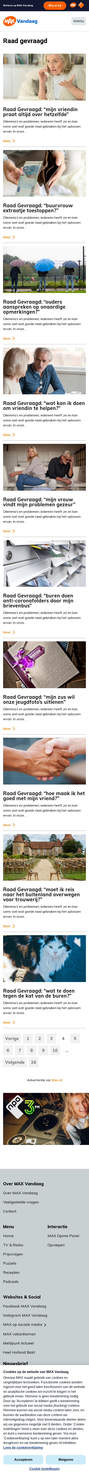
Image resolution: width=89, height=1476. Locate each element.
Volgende (15, 1062)
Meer (7, 141)
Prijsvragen (13, 1254)
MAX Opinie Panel (63, 1235)
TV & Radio (13, 1245)
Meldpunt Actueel (18, 1343)
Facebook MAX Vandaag (24, 1306)
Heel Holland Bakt (19, 1352)
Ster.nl (56, 1080)
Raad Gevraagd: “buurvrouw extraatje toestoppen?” (38, 208)
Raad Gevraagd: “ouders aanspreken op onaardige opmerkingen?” (34, 307)
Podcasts (11, 1281)
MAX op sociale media (22, 1324)
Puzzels (9, 1263)
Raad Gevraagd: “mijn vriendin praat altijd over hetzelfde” (40, 111)
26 (33, 1062)
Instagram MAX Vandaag (25, 1315)
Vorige (12, 1038)
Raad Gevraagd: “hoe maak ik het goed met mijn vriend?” (44, 795)
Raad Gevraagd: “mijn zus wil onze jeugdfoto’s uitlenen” (39, 699)
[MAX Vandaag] (20, 21)
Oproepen (56, 1245)
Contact (9, 1211)
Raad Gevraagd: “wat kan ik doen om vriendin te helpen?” (44, 405)
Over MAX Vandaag (20, 1192)
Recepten (11, 1272)
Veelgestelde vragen (21, 1202)
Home (8, 1235)
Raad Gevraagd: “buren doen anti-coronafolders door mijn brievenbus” (38, 600)
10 (55, 1050)
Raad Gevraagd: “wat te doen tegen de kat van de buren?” (39, 993)
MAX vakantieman (19, 1334)
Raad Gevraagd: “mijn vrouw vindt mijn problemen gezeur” (39, 502)
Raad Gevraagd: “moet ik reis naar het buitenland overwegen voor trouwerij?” (41, 894)
